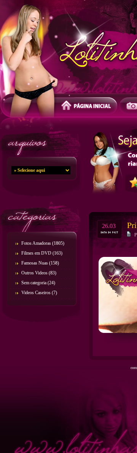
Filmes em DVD (36, 253)
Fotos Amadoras (36, 243)
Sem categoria (33, 282)
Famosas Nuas (34, 263)
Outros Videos (34, 273)
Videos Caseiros (36, 292)
